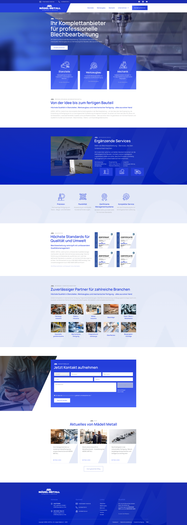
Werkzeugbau (101, 8)
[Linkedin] (143, 1)
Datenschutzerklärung (68, 395)
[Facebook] (139, 1)
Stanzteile (90, 8)
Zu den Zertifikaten (123, 514)
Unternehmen (122, 8)
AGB (147, 522)
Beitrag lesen (57, 460)
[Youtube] (147, 1)
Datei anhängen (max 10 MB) (121, 391)
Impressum (115, 522)
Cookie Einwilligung (139, 522)
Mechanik (112, 8)
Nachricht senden (62, 400)
